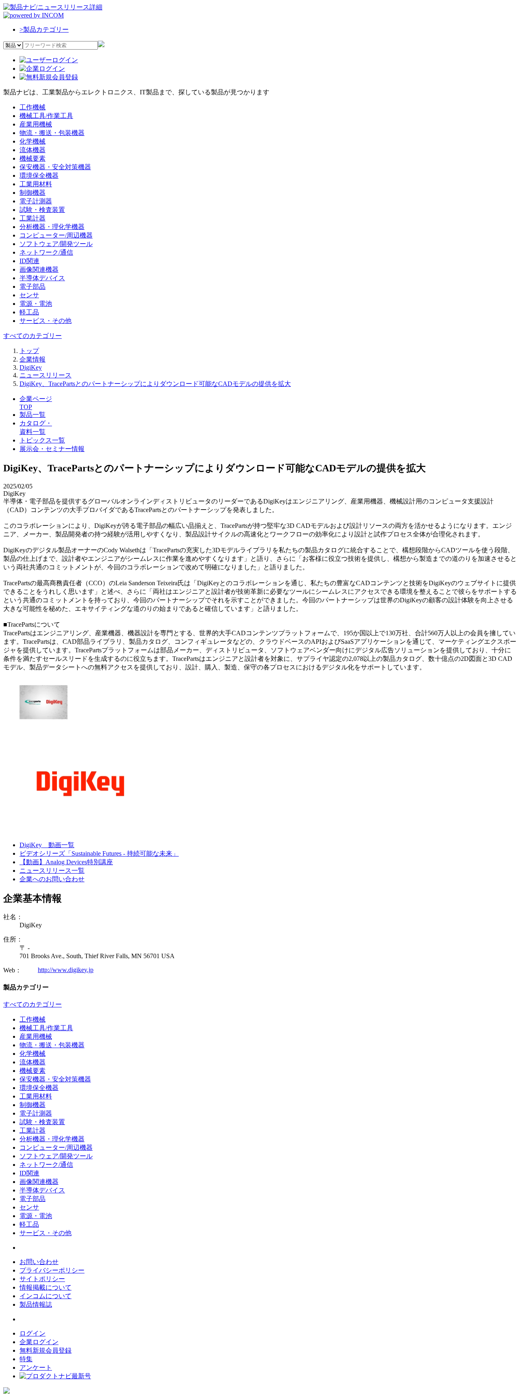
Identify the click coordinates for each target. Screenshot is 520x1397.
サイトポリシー (42, 1278)
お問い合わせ (39, 1261)
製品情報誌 (36, 1304)
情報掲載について (46, 1287)
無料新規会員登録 (46, 1350)
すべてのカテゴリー (32, 335)
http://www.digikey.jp (65, 969)
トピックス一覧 (42, 440)
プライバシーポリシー (52, 1270)
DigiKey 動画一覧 (47, 844)
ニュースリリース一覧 (52, 870)
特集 (26, 1359)
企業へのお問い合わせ (52, 879)
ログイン (33, 1333)
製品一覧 (33, 414)
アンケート (36, 1367)
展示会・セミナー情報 (52, 448)
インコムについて (46, 1295)
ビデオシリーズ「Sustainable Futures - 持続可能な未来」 (99, 853)
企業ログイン (39, 1341)
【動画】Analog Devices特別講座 (66, 862)
